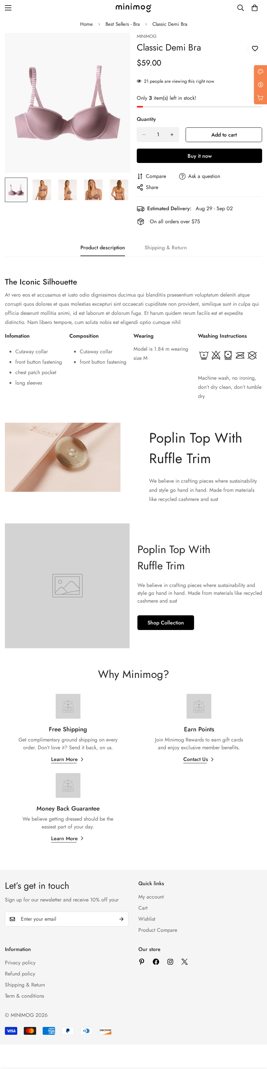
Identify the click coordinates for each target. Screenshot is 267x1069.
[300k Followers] (156, 962)
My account (151, 897)
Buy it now (200, 156)
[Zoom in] (116, 46)
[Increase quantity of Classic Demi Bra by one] (172, 134)
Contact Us (195, 759)
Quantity (146, 119)
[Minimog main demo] (133, 8)
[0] (254, 7)
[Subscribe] (121, 919)
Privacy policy (20, 962)
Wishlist (146, 919)
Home (86, 24)
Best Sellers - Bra (122, 24)
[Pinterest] (141, 962)
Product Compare (157, 930)
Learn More (64, 759)
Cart (143, 908)
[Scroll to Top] (254, 1033)
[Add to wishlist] (254, 48)
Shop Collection (166, 622)
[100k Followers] (170, 962)
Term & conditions (24, 996)
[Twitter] (184, 962)
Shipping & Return (25, 984)
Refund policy (20, 973)
